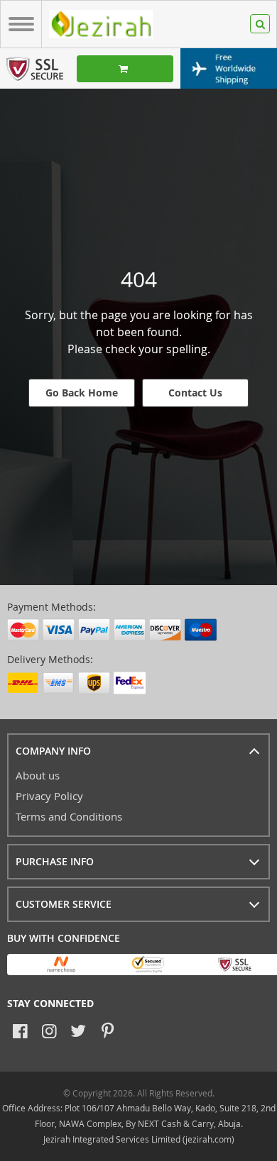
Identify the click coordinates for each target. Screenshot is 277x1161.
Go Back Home (81, 392)
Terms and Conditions (69, 816)
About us (38, 775)
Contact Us (195, 392)
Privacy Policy (49, 796)
